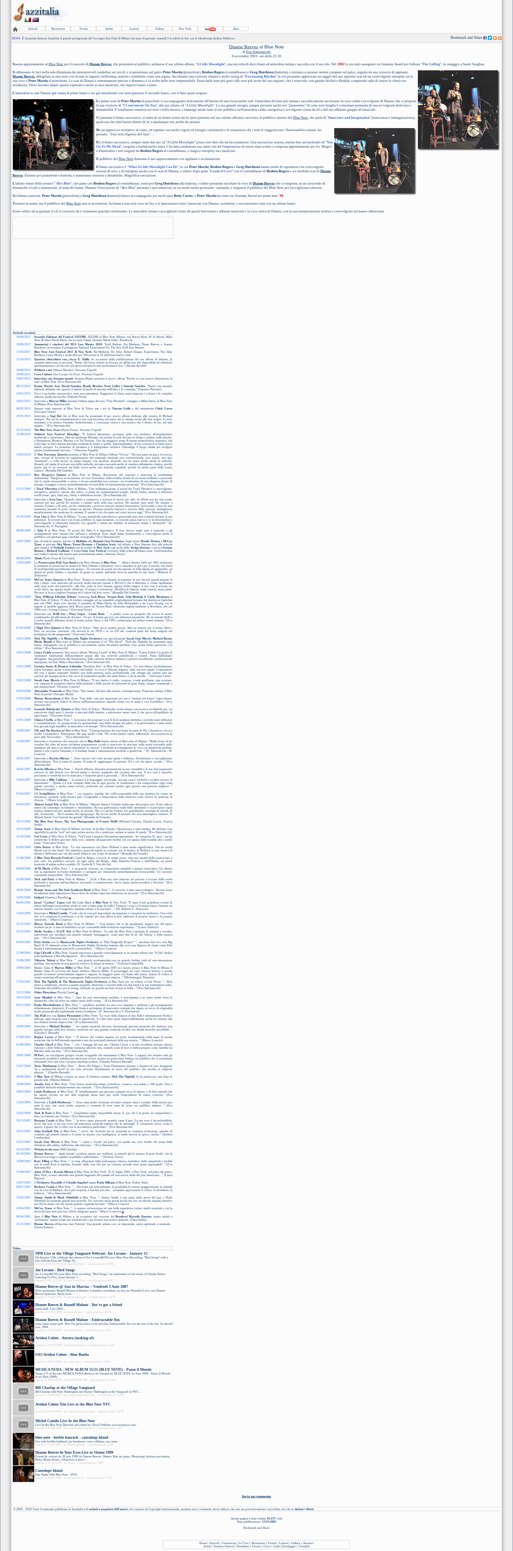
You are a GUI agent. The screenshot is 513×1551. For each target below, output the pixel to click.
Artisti (109, 28)
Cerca (266, 1546)
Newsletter (242, 1546)
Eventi (84, 28)
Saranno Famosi (224, 1546)
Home (203, 1543)
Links (276, 1546)
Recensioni (58, 28)
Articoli (32, 28)
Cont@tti (304, 1546)
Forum (256, 1546)
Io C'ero (244, 1543)
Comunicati (229, 1543)
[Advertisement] (403, 13)
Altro (236, 28)
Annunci (308, 1543)
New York (185, 28)
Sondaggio (289, 1546)
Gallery (159, 28)
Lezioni (134, 28)
